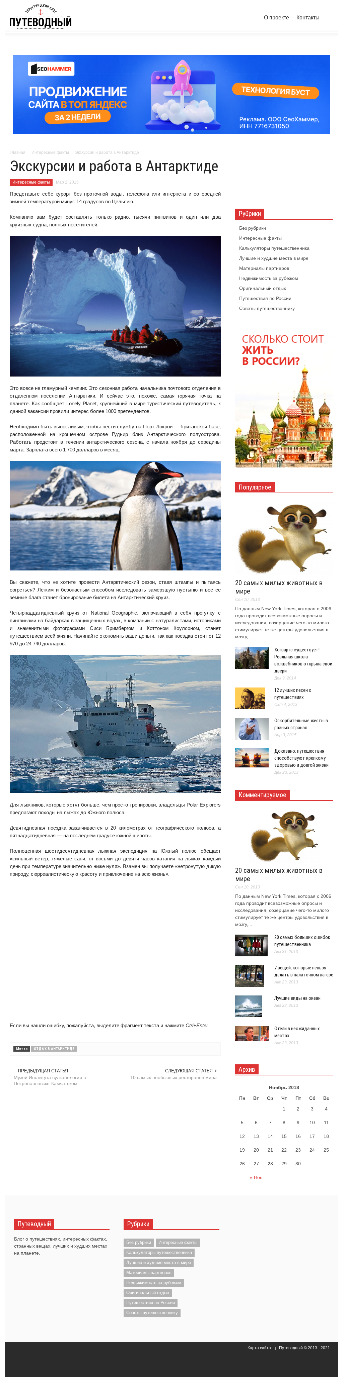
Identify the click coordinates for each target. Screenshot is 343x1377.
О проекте (276, 17)
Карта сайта (259, 1348)
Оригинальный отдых (262, 288)
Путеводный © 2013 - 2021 (304, 1348)
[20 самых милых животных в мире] (284, 538)
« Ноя (256, 1177)
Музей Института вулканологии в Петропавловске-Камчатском (50, 1080)
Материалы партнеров (264, 268)
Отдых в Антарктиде (54, 1049)
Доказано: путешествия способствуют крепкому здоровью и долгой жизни (301, 758)
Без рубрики (252, 228)
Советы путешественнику (267, 308)
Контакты (308, 17)
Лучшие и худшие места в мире (273, 258)
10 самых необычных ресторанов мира (173, 1077)
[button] (327, 17)
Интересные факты (31, 182)
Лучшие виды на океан (297, 998)
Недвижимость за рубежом (268, 278)
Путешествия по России (265, 298)
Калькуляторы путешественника (274, 248)
